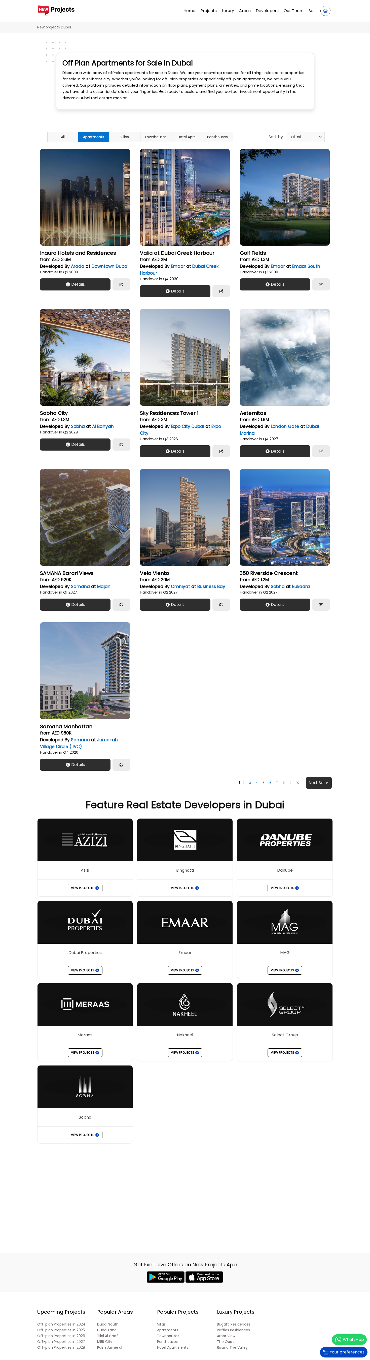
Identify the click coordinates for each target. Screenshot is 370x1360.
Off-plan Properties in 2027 (61, 1341)
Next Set (317, 783)
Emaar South (306, 266)
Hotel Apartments (172, 1347)
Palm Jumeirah (110, 1347)
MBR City (104, 1341)
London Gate (285, 426)
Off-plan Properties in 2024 (61, 1324)
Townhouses (155, 136)
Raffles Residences (233, 1330)
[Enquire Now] (121, 284)
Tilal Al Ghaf (107, 1336)
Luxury (228, 11)
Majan (103, 586)
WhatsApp (353, 1339)
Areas (245, 11)
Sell (312, 11)
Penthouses (217, 136)
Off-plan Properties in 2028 (61, 1347)
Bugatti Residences (233, 1324)
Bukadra (301, 586)
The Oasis (225, 1341)
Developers (267, 11)
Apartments (93, 136)
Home (189, 11)
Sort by (276, 137)
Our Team (294, 11)
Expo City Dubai (187, 426)
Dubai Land (107, 1330)
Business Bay (211, 586)
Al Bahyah (103, 426)
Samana (80, 586)
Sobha (78, 426)
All (63, 136)
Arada (77, 266)
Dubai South (108, 1324)
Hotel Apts (187, 136)
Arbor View (226, 1336)
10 (297, 783)
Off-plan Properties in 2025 (61, 1330)
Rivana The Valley (232, 1347)
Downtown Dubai (110, 266)
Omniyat (180, 586)
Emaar (178, 266)
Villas (124, 136)
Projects (208, 11)
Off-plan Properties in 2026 (61, 1336)
